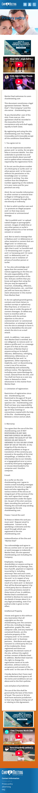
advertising (6, 787)
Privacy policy (7, 784)
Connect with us (7, 781)
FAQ (3, 789)
